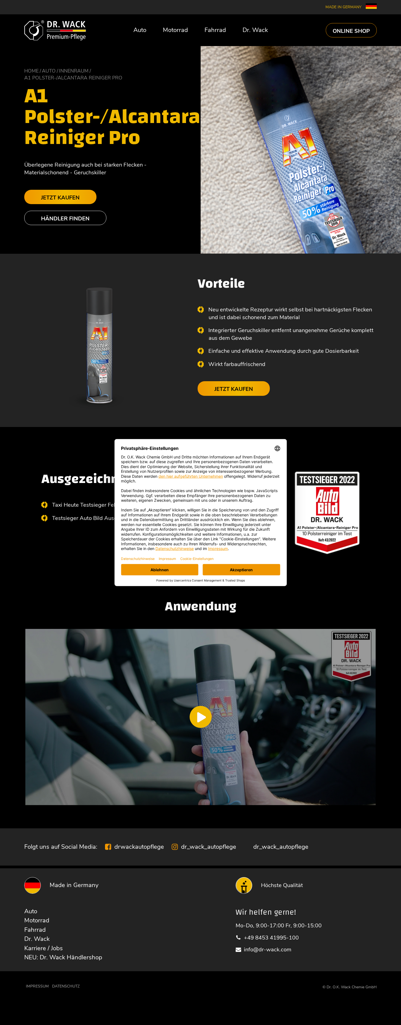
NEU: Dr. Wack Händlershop (63, 957)
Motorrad (175, 30)
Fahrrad (215, 30)
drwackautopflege (139, 847)
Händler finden (65, 218)
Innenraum (73, 71)
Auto (139, 30)
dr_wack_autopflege (208, 847)
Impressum (37, 986)
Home (31, 71)
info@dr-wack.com (267, 949)
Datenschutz (66, 986)
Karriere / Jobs (43, 948)
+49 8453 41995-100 (271, 937)
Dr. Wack (255, 30)
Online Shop (351, 30)
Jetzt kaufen (60, 197)
